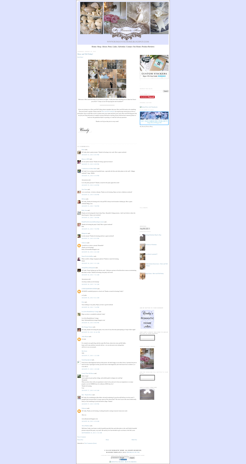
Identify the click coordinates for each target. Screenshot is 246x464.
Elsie (83, 302)
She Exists (84, 351)
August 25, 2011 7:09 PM (90, 217)
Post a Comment (81, 437)
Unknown (84, 242)
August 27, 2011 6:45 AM (90, 390)
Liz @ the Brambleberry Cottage (90, 311)
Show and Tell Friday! (85, 54)
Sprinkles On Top (132, 452)
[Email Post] (77, 140)
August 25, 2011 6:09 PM (90, 164)
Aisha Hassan (85, 336)
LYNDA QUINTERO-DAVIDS (89, 288)
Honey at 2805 (85, 159)
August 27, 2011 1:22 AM (90, 355)
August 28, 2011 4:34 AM (90, 421)
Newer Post (80, 439)
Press (110, 47)
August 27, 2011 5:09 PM (90, 404)
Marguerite (84, 233)
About (104, 47)
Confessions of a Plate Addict (89, 168)
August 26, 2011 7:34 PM (90, 307)
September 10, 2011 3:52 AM (92, 433)
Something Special (86, 360)
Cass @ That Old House (88, 373)
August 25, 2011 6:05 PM (90, 154)
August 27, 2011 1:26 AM (90, 369)
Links (115, 47)
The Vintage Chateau (87, 327)
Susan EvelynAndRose (88, 256)
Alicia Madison (86, 425)
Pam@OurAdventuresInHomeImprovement (93, 222)
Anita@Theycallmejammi (88, 267)
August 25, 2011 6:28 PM (90, 185)
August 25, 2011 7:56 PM (90, 229)
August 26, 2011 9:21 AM (90, 297)
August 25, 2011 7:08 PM (90, 206)
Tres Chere (84, 189)
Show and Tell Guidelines (108, 111)
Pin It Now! (80, 57)
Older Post (134, 439)
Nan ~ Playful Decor (87, 394)
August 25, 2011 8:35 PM (90, 238)
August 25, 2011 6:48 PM (90, 194)
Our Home (137, 47)
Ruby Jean (84, 210)
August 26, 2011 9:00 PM (90, 322)
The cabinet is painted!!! (151, 254)
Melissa (84, 199)
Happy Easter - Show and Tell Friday (154, 273)
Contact (129, 47)
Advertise (121, 47)
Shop (99, 47)
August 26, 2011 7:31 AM (90, 275)
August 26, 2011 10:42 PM (91, 332)
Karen (83, 149)
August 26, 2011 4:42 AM (90, 252)
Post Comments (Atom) (90, 443)
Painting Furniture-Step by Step (153, 235)
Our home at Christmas (151, 244)
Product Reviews (148, 47)
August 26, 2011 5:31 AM (90, 263)
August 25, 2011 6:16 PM (90, 175)
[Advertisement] (154, 141)
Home (94, 47)
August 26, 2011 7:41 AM (90, 284)
